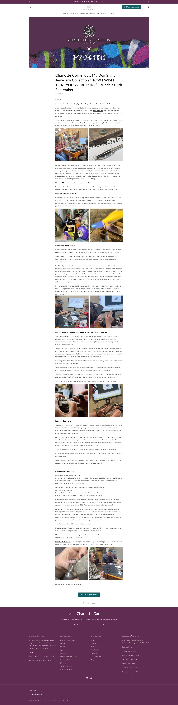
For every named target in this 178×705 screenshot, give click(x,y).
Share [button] (59, 99)
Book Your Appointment (131, 7)
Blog (92, 659)
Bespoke (62, 643)
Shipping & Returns (66, 666)
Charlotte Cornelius (38, 700)
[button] (31, 7)
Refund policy (48, 700)
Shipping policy (77, 700)
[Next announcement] (149, 2)
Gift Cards (63, 663)
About (93, 640)
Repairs (62, 650)
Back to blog (90, 603)
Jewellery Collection (80, 108)
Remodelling (63, 647)
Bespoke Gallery (96, 647)
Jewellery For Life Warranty (68, 656)
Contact (93, 643)
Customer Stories (96, 656)
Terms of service (67, 700)
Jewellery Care (64, 653)
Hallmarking (94, 653)
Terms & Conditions (66, 669)
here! (80, 584)
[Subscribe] (104, 624)
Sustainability (95, 650)
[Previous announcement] (29, 2)
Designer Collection (66, 659)
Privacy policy (57, 700)
